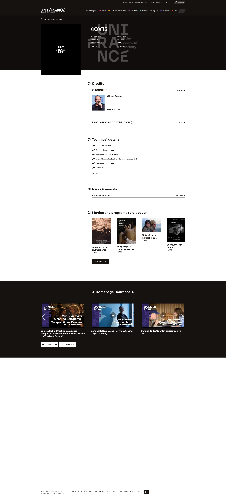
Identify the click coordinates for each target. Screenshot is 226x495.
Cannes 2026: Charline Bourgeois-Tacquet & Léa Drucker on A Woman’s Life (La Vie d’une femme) (63, 334)
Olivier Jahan (121, 36)
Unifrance (166, 11)
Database (134, 11)
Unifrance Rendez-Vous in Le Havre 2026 (135, 2)
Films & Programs (91, 11)
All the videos (68, 344)
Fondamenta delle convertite (125, 248)
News (104, 11)
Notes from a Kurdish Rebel (149, 236)
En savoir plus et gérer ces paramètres (53, 493)
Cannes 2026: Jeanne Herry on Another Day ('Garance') (112, 332)
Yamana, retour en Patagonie (100, 248)
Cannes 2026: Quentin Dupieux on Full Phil (161, 332)
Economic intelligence (150, 11)
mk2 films (120, 39)
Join (175, 11)
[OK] (146, 492)
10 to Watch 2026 (156, 2)
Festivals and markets (118, 11)
